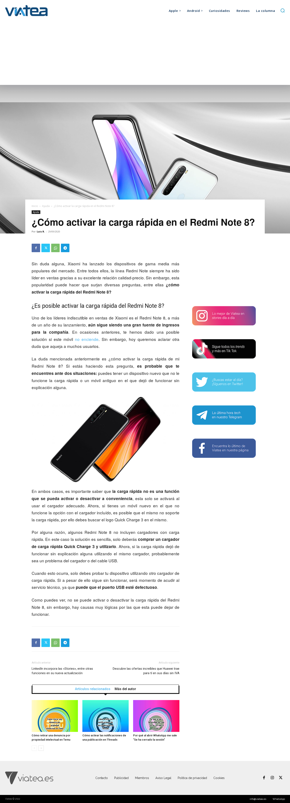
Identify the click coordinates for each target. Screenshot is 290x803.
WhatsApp (279, 798)
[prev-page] (34, 748)
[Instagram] (272, 778)
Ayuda (46, 206)
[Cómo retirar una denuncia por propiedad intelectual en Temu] (55, 716)
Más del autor (125, 689)
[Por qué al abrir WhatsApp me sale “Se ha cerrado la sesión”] (156, 716)
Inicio (35, 206)
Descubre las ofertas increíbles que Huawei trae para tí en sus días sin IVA (146, 671)
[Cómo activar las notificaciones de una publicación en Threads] (105, 716)
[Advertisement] (145, 53)
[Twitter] (45, 248)
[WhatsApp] (55, 248)
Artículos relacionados (92, 689)
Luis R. (41, 231)
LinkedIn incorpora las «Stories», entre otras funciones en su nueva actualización (62, 671)
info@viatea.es (258, 798)
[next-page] (41, 748)
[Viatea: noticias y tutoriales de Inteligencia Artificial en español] (40, 10)
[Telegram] (65, 248)
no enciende (87, 339)
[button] (282, 10)
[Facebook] (36, 248)
